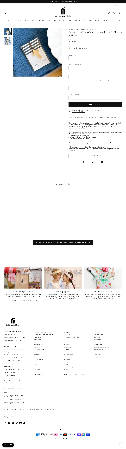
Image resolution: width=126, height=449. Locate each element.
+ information (63, 302)
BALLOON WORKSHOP (83, 20)
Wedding (66, 349)
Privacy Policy (98, 354)
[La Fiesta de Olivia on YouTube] (13, 423)
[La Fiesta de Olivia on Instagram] (5, 423)
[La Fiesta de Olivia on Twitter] (16, 423)
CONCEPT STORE (65, 20)
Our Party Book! (98, 334)
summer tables (68, 354)
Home (70, 29)
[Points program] (63, 278)
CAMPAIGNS (51, 20)
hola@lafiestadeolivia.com (15, 340)
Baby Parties (67, 334)
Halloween (67, 359)
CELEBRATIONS (38, 20)
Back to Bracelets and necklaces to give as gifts (64, 242)
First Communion (69, 342)
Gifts (35, 364)
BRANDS (98, 20)
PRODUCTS (16, 20)
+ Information (103, 302)
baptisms (66, 344)
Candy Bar (37, 369)
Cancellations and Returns (101, 347)
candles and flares (39, 342)
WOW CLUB (108, 20)
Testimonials (97, 339)
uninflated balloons (39, 349)
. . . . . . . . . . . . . (38, 347)
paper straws (37, 339)
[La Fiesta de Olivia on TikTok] (24, 423)
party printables (38, 374)
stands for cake (38, 344)
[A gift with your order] (23, 278)
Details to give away (39, 372)
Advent (66, 364)
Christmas (67, 362)
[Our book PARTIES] (103, 278)
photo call (36, 362)
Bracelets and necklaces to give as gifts (84, 29)
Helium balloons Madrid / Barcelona (74, 374)
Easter (66, 369)
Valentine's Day (68, 367)
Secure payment (98, 349)
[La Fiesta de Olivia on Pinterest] (20, 423)
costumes (37, 354)
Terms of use (97, 357)
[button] (6, 193)
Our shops (97, 337)
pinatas (36, 357)
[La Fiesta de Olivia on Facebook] (9, 423)
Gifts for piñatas (38, 359)
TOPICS (26, 20)
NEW (7, 20)
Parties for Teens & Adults (71, 337)
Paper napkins (38, 337)
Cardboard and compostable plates (43, 334)
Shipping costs (98, 344)
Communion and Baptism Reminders (44, 377)
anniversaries (68, 352)
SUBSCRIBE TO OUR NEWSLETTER (23, 300)
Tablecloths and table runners (42, 332)
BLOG (118, 20)
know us (96, 332)
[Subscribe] (32, 417)
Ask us (95, 156)
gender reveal (68, 347)
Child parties (67, 332)
